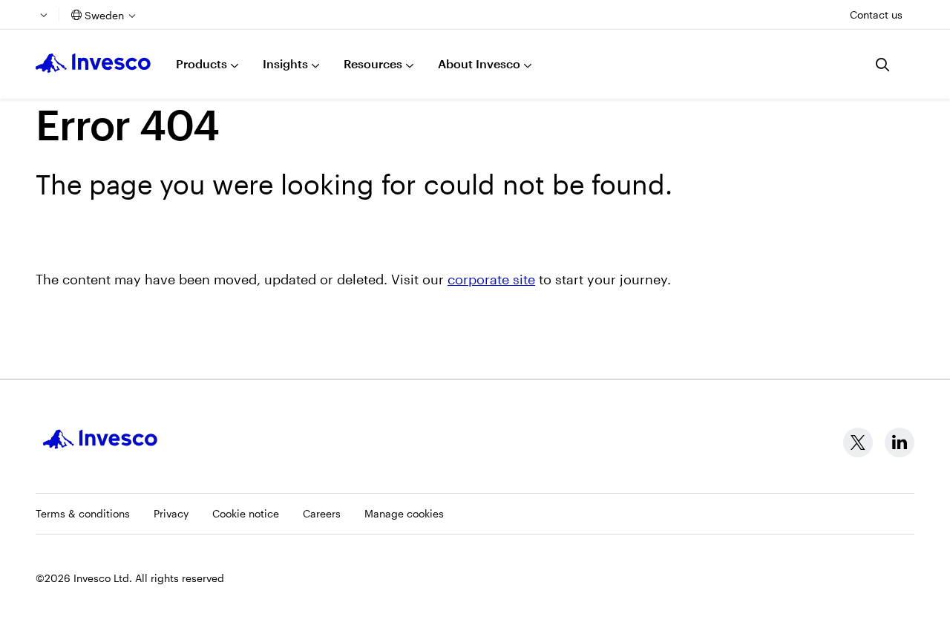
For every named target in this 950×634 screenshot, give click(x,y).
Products (201, 63)
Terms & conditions (83, 513)
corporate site (491, 279)
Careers (322, 513)
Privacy (171, 513)
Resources (373, 63)
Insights (285, 63)
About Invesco (479, 63)
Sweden (104, 15)
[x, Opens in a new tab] (858, 442)
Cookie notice (245, 513)
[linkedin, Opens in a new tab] (899, 442)
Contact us (876, 14)
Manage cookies (404, 513)
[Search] (883, 64)
